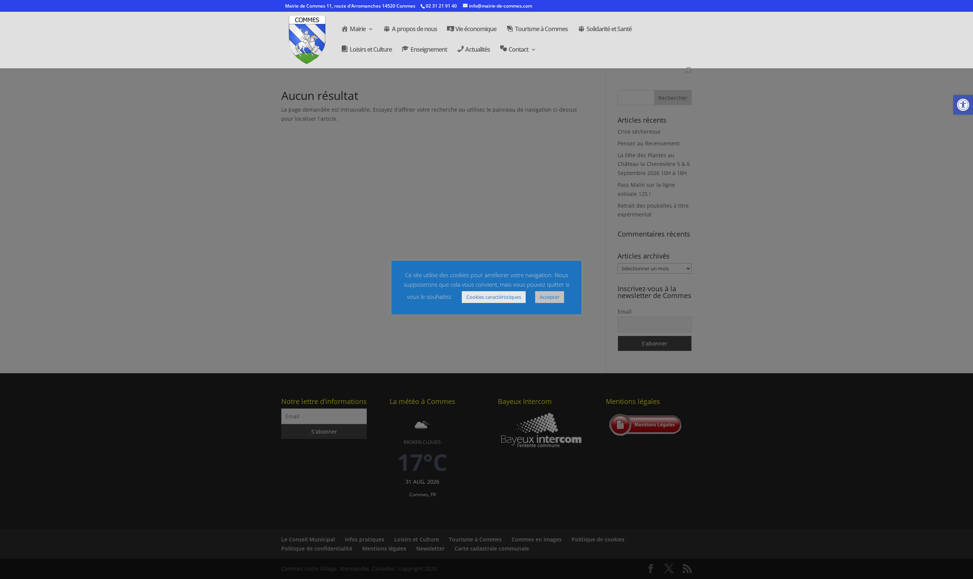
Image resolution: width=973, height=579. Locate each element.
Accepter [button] (549, 296)
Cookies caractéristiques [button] (493, 296)
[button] (963, 105)
